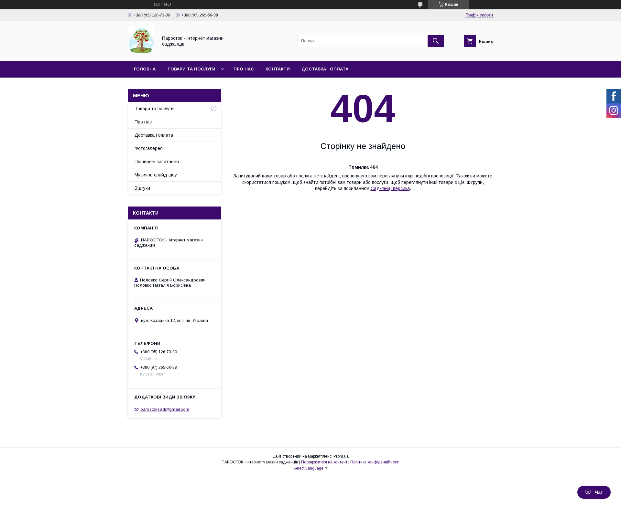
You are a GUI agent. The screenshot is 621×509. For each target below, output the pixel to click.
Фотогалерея (149, 148)
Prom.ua (341, 456)
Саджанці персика (390, 188)
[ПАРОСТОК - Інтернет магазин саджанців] (141, 52)
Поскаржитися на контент (324, 462)
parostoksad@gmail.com (164, 409)
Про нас (244, 69)
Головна (145, 69)
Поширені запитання (157, 161)
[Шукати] (436, 41)
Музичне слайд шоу (156, 174)
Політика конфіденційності (374, 462)
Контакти (278, 69)
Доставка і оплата (324, 69)
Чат (599, 492)
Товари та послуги (191, 69)
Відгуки (142, 188)
